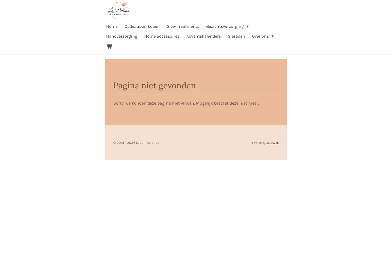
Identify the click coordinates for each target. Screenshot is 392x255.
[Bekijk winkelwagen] (109, 46)
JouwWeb (272, 143)
